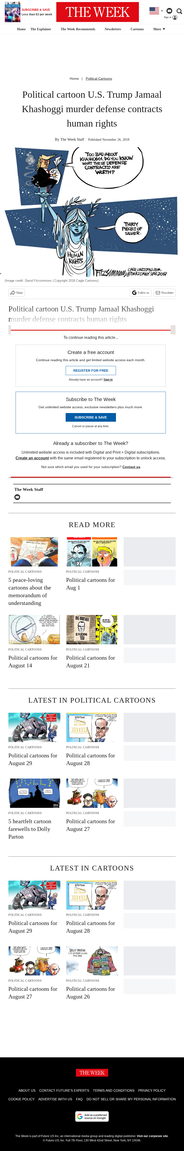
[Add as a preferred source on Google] (92, 1116)
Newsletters (113, 29)
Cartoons (137, 29)
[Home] (21, 29)
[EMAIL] (18, 497)
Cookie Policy (21, 1099)
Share (19, 292)
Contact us (131, 467)
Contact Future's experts (64, 1090)
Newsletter (167, 292)
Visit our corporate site (152, 1136)
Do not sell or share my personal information (131, 1099)
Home (74, 78)
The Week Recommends (78, 29)
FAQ (79, 1099)
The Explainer (40, 29)
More (157, 29)
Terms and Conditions (113, 1090)
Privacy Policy (152, 1090)
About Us (26, 1090)
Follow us (143, 292)
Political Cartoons (99, 78)
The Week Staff (72, 139)
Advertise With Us (55, 1099)
